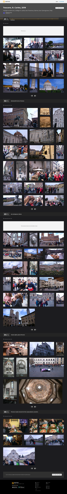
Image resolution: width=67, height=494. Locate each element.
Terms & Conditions (38, 490)
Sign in (57, 1)
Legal (36, 489)
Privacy (36, 488)
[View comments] (35, 96)
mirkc (11, 12)
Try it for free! (61, 1)
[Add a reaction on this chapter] (32, 96)
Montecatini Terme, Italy (8, 105)
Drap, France (6, 23)
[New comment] (35, 209)
